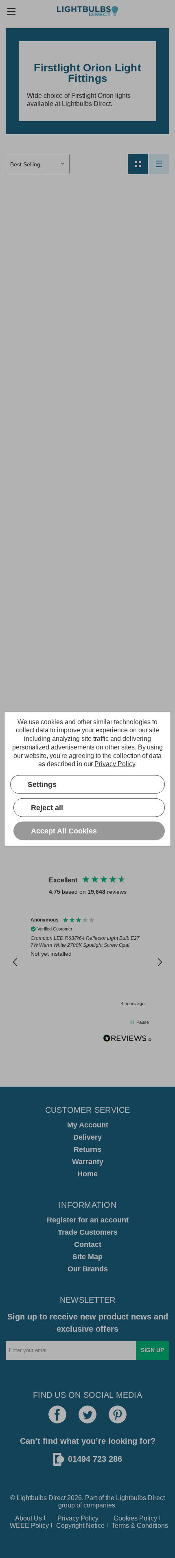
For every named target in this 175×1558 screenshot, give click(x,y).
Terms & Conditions (140, 1525)
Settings (42, 784)
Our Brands (88, 1269)
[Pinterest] (118, 1414)
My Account (87, 1125)
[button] (15, 962)
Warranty (87, 1162)
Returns (87, 1149)
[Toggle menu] (11, 11)
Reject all (47, 807)
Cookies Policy (135, 1518)
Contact (87, 1244)
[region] (87, 962)
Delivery (87, 1137)
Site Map (87, 1257)
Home (87, 1174)
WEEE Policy (29, 1525)
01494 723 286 (95, 1458)
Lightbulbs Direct (140, 1497)
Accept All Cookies (64, 831)
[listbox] (37, 164)
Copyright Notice (80, 1525)
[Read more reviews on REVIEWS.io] (127, 1039)
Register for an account (88, 1220)
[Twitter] (87, 1414)
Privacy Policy (77, 1518)
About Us (28, 1518)
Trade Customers (88, 1232)
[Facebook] (57, 1414)
